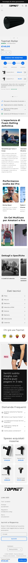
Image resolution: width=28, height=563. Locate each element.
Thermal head (21, 478)
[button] (22, 6)
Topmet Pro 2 (10, 78)
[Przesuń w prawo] (17, 38)
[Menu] (2, 6)
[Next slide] (25, 235)
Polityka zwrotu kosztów (9, 555)
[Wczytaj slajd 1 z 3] (12, 96)
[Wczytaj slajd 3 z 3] (15, 96)
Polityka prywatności (5, 505)
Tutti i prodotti (5, 501)
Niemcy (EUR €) (13, 549)
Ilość (2, 49)
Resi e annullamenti (5, 516)
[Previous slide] (3, 235)
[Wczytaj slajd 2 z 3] (14, 96)
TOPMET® (10, 554)
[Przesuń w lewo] (10, 38)
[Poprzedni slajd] (11, 96)
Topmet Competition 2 (7, 478)
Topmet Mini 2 (10, 72)
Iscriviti (14, 539)
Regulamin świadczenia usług (6, 510)
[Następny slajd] (17, 96)
